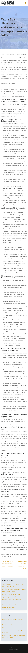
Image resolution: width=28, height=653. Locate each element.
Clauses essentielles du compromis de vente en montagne (7, 564)
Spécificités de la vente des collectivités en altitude (21, 565)
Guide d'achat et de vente (7, 52)
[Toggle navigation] (25, 3)
